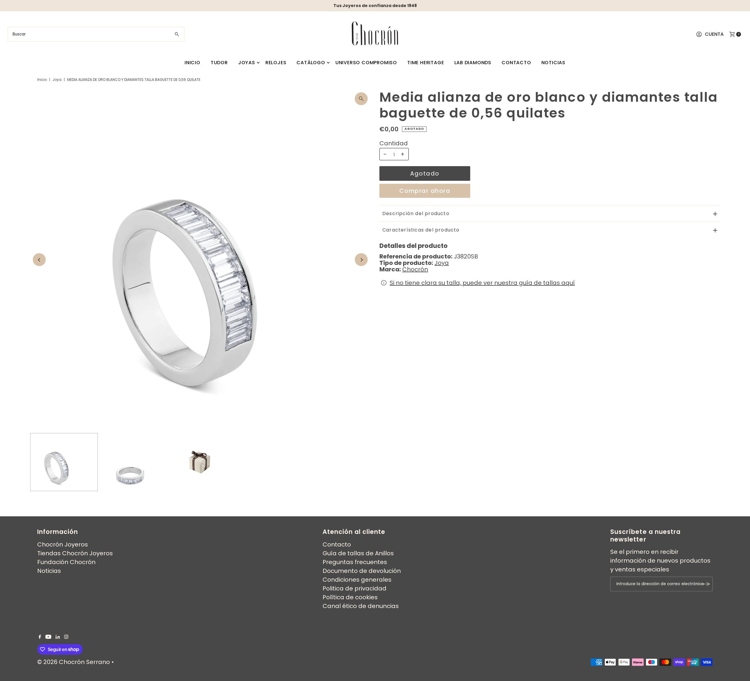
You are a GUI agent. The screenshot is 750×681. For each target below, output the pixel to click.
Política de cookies (350, 597)
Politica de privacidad (354, 588)
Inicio (192, 62)
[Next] (361, 259)
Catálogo (310, 62)
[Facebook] (40, 636)
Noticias (553, 62)
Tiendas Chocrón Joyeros (75, 553)
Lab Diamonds (473, 62)
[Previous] (39, 259)
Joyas (246, 62)
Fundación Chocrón (66, 562)
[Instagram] (66, 636)
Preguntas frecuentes (355, 562)
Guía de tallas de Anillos (358, 553)
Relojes (276, 62)
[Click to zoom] (361, 98)
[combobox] (96, 34)
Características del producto (421, 230)
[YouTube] (48, 636)
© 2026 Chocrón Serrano (74, 662)
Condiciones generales (357, 580)
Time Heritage (425, 62)
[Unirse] (705, 584)
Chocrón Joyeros (62, 544)
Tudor (219, 62)
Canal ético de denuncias (361, 606)
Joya (57, 79)
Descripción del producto (415, 213)
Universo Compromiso (366, 62)
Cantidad (393, 143)
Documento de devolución (362, 571)
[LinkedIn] (58, 636)
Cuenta (714, 34)
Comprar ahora (425, 191)
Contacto (516, 62)
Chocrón (415, 269)
